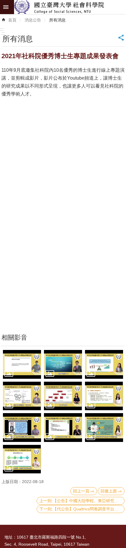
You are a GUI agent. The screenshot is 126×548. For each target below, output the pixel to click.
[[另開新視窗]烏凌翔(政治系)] (63, 364)
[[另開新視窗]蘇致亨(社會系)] (22, 427)
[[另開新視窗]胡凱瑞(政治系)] (22, 364)
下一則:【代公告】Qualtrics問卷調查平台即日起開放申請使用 (82, 509)
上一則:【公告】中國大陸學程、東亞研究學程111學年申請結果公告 (82, 500)
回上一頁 (81, 491)
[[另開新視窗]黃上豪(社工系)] (22, 459)
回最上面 (109, 491)
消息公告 (33, 20)
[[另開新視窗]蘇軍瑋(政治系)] (22, 396)
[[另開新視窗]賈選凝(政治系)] (63, 396)
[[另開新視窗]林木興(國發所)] (63, 427)
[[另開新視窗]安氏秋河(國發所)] (104, 364)
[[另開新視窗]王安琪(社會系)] (104, 396)
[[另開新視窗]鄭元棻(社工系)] (104, 427)
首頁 (12, 20)
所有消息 (57, 20)
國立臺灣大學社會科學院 (70, 7)
